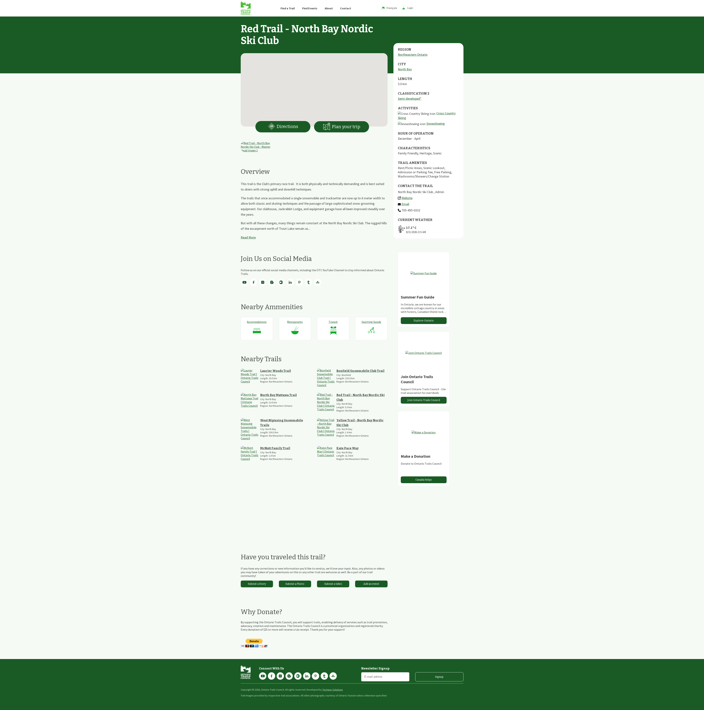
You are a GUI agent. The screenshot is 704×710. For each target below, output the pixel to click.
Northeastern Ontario (413, 54)
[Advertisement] (314, 506)
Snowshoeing (435, 123)
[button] (314, 87)
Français (391, 8)
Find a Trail (287, 8)
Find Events (309, 8)
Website (407, 198)
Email (405, 204)
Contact (345, 8)
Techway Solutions (332, 689)
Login (410, 8)
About (329, 8)
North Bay (405, 69)
